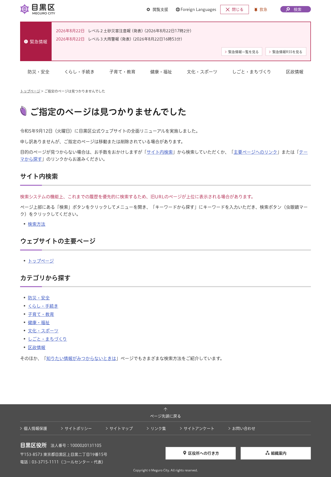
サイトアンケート (199, 428)
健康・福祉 (39, 322)
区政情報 (36, 347)
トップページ (30, 91)
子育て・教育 (41, 314)
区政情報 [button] (294, 72)
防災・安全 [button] (38, 72)
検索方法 (36, 224)
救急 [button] (263, 9)
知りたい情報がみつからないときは (81, 358)
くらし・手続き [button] (79, 72)
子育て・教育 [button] (122, 72)
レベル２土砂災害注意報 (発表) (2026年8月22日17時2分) (140, 31)
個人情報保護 (35, 428)
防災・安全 (39, 298)
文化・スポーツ (43, 331)
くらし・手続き (43, 306)
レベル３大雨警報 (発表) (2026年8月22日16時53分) (135, 39)
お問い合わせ (243, 428)
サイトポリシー (78, 428)
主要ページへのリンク (255, 152)
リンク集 (158, 428)
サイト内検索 (160, 152)
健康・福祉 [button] (161, 72)
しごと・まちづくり (47, 339)
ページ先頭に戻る (165, 416)
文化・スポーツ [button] (202, 72)
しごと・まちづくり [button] (251, 72)
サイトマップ (121, 428)
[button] (157, 9)
